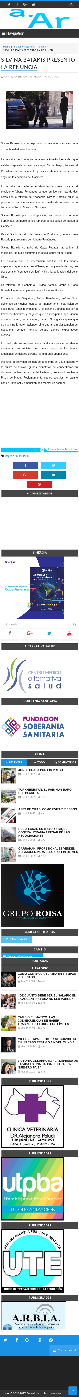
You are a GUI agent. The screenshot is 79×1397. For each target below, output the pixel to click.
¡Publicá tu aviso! (16, 939)
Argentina (29, 46)
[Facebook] (10, 634)
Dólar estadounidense (19, 956)
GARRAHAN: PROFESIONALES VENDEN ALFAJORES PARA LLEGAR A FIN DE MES (48, 850)
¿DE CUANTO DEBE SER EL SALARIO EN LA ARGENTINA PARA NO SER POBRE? (47, 997)
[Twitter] (49, 634)
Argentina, (40, 77)
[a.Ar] (39, 18)
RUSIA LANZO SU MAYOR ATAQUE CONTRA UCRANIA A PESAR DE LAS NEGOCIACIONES (44, 832)
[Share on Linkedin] (53, 475)
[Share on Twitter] (53, 465)
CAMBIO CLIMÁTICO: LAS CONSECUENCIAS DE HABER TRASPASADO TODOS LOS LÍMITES (43, 1021)
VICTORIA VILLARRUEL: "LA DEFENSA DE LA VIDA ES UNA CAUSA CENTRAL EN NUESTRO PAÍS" (48, 1064)
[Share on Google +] (25, 475)
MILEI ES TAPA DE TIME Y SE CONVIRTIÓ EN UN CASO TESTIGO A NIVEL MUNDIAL (47, 1040)
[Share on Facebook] (25, 465)
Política (41, 46)
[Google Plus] (30, 634)
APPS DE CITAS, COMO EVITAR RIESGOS (47, 809)
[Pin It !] (39, 484)
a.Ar (7, 1393)
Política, (53, 77)
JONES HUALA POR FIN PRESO (40, 770)
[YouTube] (69, 634)
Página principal (12, 46)
